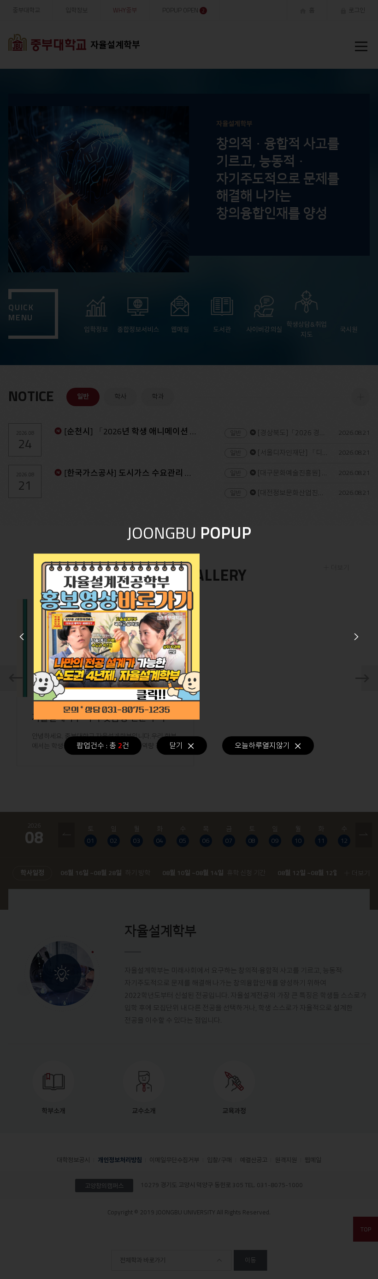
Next (356, 636)
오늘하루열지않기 (262, 745)
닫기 (176, 745)
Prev (21, 636)
